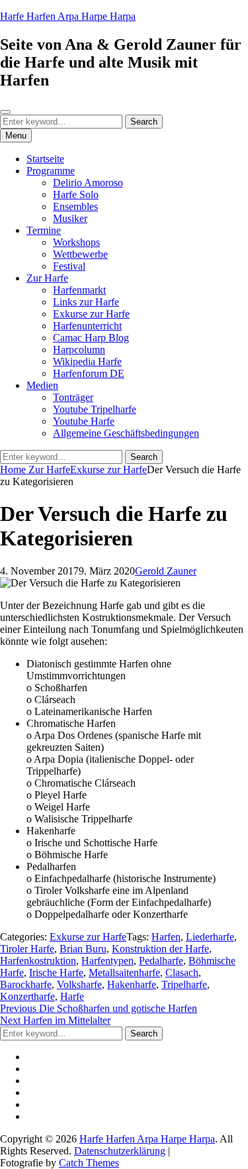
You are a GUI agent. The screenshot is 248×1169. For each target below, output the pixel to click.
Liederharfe (210, 936)
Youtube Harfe (83, 421)
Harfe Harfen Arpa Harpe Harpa (68, 16)
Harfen (166, 936)
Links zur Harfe (86, 301)
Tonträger (73, 397)
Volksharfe (79, 984)
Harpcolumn (79, 349)
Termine (43, 230)
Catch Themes (89, 1162)
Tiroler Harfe (27, 948)
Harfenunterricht (87, 325)
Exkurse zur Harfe (91, 313)
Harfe (72, 996)
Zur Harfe (47, 278)
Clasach (181, 972)
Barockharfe (26, 984)
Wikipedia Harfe (87, 361)
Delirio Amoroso (88, 182)
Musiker (70, 218)
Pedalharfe (161, 960)
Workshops (76, 242)
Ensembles (75, 206)
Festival (69, 266)
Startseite (45, 158)
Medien (42, 385)
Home (14, 469)
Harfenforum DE (88, 373)
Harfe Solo (76, 194)
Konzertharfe (27, 996)
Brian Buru (83, 948)
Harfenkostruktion (38, 960)
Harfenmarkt (79, 290)
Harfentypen (107, 960)
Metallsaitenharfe (124, 972)
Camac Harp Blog (91, 337)
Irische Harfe (56, 972)
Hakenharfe (131, 984)
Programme (50, 170)
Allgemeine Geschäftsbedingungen (126, 433)
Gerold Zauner (165, 571)
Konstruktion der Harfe (160, 948)
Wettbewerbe (80, 254)
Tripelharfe (184, 984)
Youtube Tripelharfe (94, 409)
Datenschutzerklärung (119, 1150)
